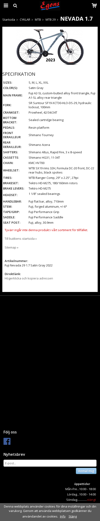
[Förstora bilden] (50, 47)
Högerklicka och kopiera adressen (29, 278)
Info (63, 516)
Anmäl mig (86, 471)
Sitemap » (11, 247)
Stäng (73, 516)
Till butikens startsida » (21, 238)
